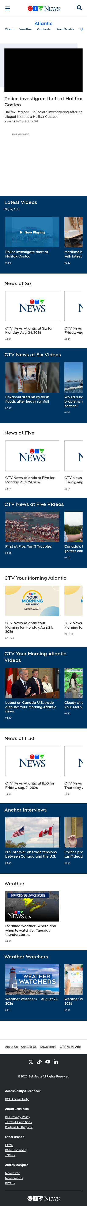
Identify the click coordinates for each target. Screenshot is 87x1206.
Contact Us (29, 1046)
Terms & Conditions (18, 1122)
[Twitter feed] (30, 1061)
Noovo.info (12, 1173)
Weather (25, 29)
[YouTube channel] (47, 1061)
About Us (11, 1046)
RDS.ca (10, 1183)
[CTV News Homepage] (44, 8)
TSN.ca (10, 1155)
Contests (44, 29)
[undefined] (32, 240)
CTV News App (70, 1046)
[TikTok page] (39, 1061)
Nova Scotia (65, 29)
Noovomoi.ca (14, 1178)
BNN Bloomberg (16, 1150)
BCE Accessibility (17, 1099)
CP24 (9, 1145)
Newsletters (48, 1046)
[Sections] (7, 8)
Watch (9, 29)
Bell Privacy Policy (17, 1117)
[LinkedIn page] (56, 1061)
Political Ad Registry (19, 1127)
